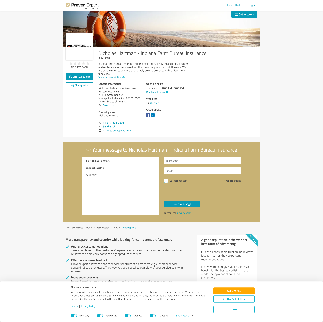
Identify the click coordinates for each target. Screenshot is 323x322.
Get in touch (246, 14)
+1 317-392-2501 (113, 122)
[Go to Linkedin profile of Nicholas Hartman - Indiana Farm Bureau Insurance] (153, 116)
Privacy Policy (87, 306)
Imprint (75, 306)
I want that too (235, 5)
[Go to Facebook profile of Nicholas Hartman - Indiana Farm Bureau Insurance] (148, 116)
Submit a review (79, 76)
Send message (182, 204)
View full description (110, 77)
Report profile (129, 227)
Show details (182, 315)
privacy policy (184, 213)
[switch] (100, 315)
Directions (109, 105)
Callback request (178, 180)
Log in (253, 5)
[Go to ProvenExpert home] (82, 6)
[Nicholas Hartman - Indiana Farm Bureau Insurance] (79, 46)
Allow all (234, 291)
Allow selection (234, 299)
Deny (234, 309)
